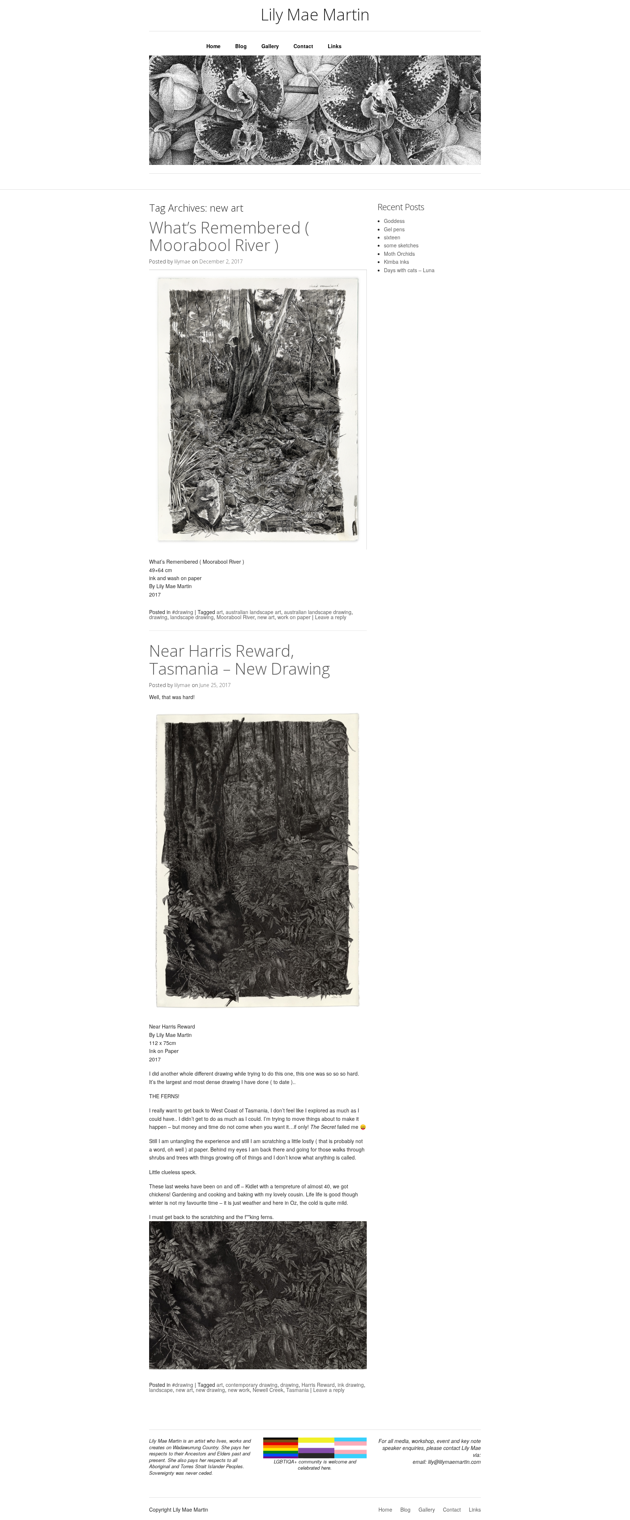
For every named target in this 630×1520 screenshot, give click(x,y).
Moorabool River (235, 617)
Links (335, 46)
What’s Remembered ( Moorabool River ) (229, 236)
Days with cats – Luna (409, 270)
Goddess (394, 220)
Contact (303, 46)
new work (239, 1389)
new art (266, 617)
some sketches (401, 245)
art (220, 612)
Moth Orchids (399, 253)
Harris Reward (318, 1384)
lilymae (182, 261)
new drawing (210, 1389)
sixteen (392, 237)
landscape (161, 1389)
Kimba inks (396, 261)
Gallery (270, 46)
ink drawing (351, 1384)
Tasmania (297, 1389)
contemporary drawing (251, 1384)
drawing (158, 617)
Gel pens (394, 229)
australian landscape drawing (317, 612)
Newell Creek (268, 1389)
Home (213, 46)
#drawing (182, 612)
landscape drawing (192, 617)
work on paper (294, 617)
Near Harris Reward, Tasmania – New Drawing (239, 659)
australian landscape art (253, 612)
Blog (241, 46)
